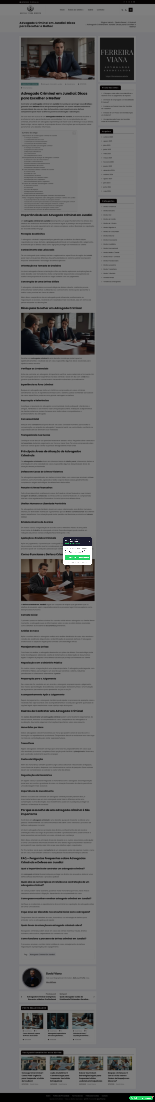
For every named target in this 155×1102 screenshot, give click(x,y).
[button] (141, 1098)
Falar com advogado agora (79, 557)
